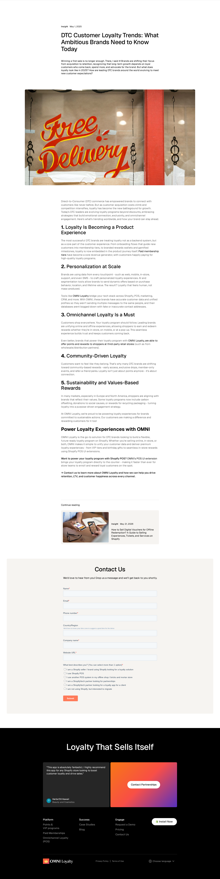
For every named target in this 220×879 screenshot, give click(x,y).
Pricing (119, 829)
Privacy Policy (102, 861)
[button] (162, 861)
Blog (82, 829)
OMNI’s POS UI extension (142, 458)
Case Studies (87, 824)
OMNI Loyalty (81, 295)
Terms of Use (118, 861)
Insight (64, 26)
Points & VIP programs (51, 826)
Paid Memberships (54, 833)
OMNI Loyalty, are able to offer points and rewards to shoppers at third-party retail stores (109, 342)
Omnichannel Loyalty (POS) (55, 839)
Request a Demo (125, 824)
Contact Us (122, 834)
